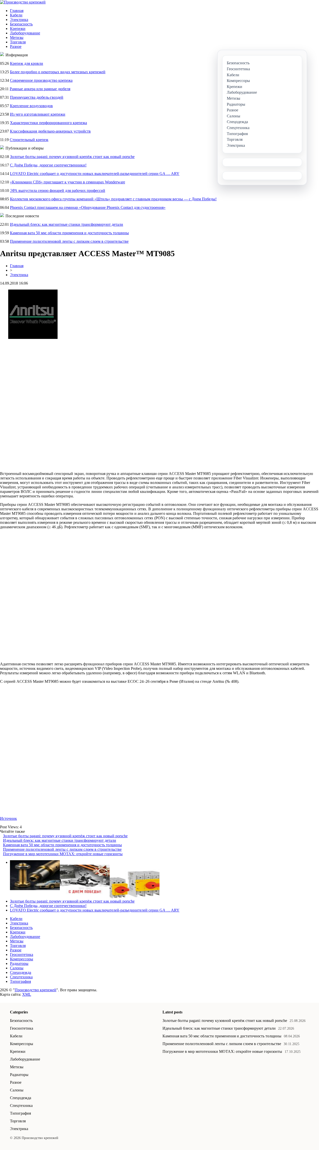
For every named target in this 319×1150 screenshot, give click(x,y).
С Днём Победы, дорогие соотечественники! (48, 165)
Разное (15, 46)
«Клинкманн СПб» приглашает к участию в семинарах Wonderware (67, 182)
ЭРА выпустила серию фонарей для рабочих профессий (57, 190)
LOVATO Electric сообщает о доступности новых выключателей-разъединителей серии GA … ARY (94, 173)
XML (26, 994)
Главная (16, 10)
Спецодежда (20, 972)
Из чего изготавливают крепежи (37, 114)
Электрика (19, 19)
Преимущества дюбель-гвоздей (36, 97)
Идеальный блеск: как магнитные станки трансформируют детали (66, 224)
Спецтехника (21, 977)
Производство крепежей (35, 990)
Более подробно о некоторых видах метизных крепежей (57, 72)
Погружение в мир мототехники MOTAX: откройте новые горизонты (63, 854)
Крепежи (17, 28)
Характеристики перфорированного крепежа (48, 123)
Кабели (16, 15)
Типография (20, 981)
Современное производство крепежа (41, 80)
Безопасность (21, 24)
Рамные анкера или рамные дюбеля (40, 89)
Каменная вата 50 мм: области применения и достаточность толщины (69, 233)
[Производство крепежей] (23, 2)
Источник (8, 818)
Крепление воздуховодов (31, 106)
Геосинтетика (21, 954)
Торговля (18, 42)
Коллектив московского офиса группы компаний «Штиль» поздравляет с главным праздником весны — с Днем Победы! (113, 199)
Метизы (16, 37)
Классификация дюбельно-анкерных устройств (50, 131)
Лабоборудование (25, 33)
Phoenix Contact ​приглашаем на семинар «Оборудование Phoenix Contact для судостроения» (87, 207)
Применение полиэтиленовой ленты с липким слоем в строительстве (69, 241)
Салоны (16, 968)
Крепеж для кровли (26, 63)
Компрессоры (21, 959)
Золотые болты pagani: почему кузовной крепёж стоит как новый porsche (72, 156)
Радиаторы (19, 963)
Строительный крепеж (29, 140)
